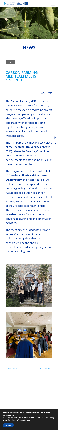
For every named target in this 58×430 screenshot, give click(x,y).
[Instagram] (55, 143)
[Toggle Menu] (53, 4)
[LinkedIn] (55, 137)
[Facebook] (55, 132)
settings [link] (25, 420)
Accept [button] (8, 425)
